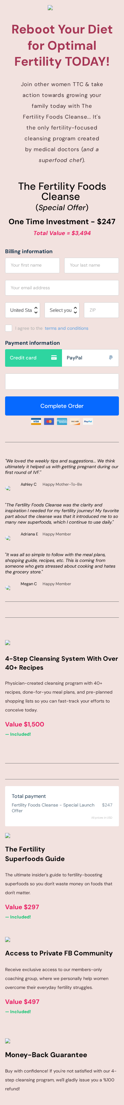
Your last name (85, 265)
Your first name (26, 265)
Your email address (30, 288)
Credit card (23, 358)
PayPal (74, 358)
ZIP (93, 310)
